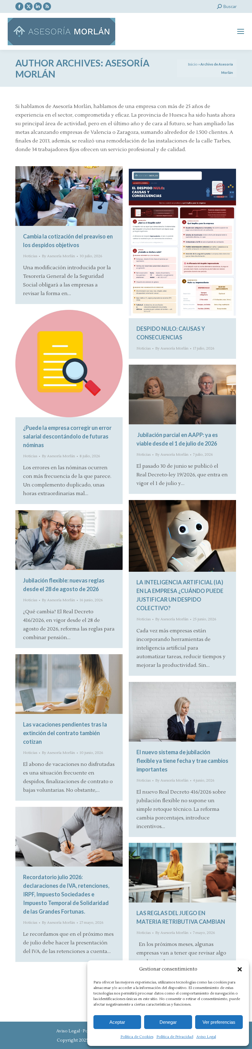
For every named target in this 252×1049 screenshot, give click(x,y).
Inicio (193, 64)
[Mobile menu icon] (240, 31)
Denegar (168, 1022)
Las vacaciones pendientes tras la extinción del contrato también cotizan (65, 733)
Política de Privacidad (174, 1037)
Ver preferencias (219, 1022)
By (58, 256)
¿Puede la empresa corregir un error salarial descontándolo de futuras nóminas (67, 436)
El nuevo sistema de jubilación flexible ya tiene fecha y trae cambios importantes (182, 761)
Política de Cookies (136, 1037)
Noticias (30, 256)
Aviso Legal (206, 1037)
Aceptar (117, 1022)
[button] (240, 969)
